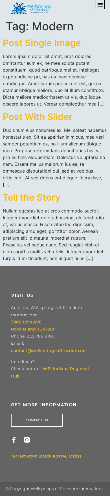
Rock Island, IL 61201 (32, 329)
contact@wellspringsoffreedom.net (49, 350)
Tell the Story (31, 197)
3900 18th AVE (26, 322)
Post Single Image (42, 42)
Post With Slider (37, 116)
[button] (100, 4)
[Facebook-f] (14, 440)
